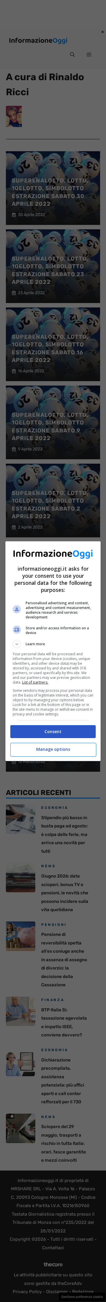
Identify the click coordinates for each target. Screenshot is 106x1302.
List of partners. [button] (35, 682)
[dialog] (53, 651)
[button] (53, 644)
